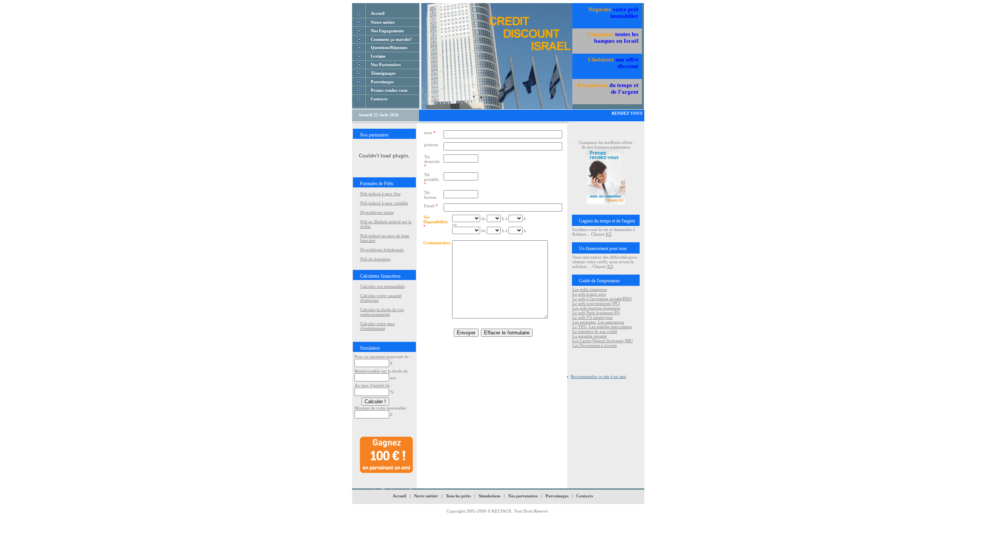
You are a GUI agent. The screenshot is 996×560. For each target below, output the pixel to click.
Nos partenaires (523, 496)
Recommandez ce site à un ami (598, 376)
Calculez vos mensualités (382, 286)
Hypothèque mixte (377, 212)
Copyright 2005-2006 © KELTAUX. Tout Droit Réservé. (498, 511)
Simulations (489, 496)
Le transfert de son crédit (594, 331)
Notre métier (426, 496)
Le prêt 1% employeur (592, 317)
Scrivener (615, 340)
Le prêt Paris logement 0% (596, 312)
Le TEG (580, 326)
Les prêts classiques (589, 289)
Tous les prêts (459, 496)
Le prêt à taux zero (589, 294)
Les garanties (584, 322)
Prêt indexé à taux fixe (380, 193)
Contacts (584, 496)
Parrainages (556, 496)
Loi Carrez (581, 340)
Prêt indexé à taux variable (384, 203)
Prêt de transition (375, 259)
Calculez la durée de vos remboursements (382, 312)
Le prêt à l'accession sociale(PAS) (602, 298)
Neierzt (599, 340)
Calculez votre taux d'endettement (377, 326)
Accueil (399, 496)
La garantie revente (589, 336)
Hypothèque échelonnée (382, 249)
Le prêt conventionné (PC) (596, 303)
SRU (629, 340)
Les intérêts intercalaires (610, 326)
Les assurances (611, 322)
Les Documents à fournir (594, 345)
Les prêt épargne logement (596, 308)
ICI (609, 234)
